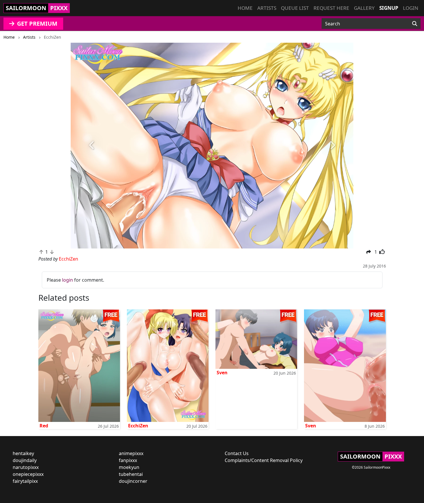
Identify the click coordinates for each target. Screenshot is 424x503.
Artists (266, 8)
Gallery (364, 8)
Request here (331, 8)
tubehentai (131, 474)
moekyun (129, 467)
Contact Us (237, 453)
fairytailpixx (25, 481)
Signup (388, 8)
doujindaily (25, 460)
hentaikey (23, 453)
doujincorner (133, 481)
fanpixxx (128, 460)
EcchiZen (138, 425)
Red (44, 425)
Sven (222, 372)
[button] (92, 145)
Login (410, 8)
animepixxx (131, 453)
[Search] (415, 23)
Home (245, 8)
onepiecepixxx (28, 474)
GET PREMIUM (36, 23)
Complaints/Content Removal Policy (264, 460)
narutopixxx (26, 467)
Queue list (295, 8)
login (67, 280)
